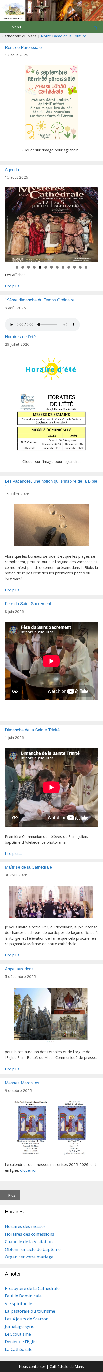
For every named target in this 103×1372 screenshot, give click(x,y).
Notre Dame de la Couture (63, 35)
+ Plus (10, 1195)
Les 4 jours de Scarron (26, 1319)
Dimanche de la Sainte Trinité (32, 730)
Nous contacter (32, 1366)
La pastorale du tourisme (30, 1311)
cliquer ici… (29, 1170)
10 (69, 267)
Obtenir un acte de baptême (33, 1249)
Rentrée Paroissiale (23, 47)
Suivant (92, 223)
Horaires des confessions (29, 1234)
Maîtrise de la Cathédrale (28, 867)
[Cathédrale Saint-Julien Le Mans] (51, 9)
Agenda (12, 169)
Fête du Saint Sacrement (28, 603)
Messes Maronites (22, 1083)
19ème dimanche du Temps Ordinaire (39, 300)
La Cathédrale (18, 1349)
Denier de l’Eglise (22, 1341)
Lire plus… (13, 285)
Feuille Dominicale (23, 1296)
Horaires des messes (25, 1226)
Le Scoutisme (18, 1334)
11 (74, 267)
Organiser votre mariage (29, 1257)
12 (80, 267)
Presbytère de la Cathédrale (32, 1288)
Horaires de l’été (20, 336)
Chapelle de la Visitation (29, 1241)
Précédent (11, 223)
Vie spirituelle (18, 1303)
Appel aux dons (19, 969)
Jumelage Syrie (19, 1326)
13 (86, 267)
